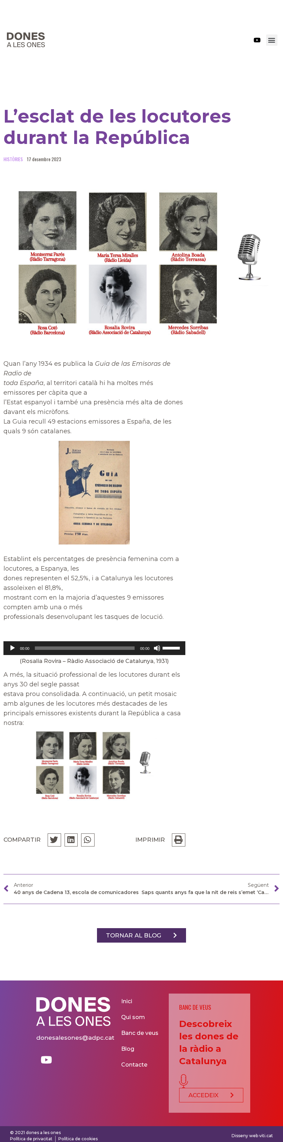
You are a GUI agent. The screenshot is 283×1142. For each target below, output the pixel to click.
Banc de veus (139, 1033)
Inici (126, 1001)
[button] (271, 40)
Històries (13, 159)
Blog (127, 1049)
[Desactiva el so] (157, 648)
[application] (94, 648)
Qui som (133, 1017)
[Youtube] (257, 40)
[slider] (172, 647)
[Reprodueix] (12, 648)
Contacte (134, 1064)
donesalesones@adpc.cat (75, 1037)
